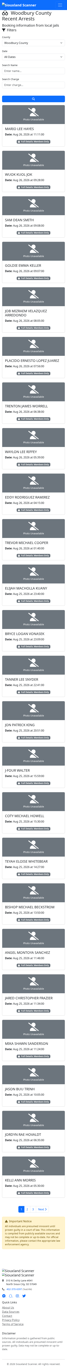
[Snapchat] (11, 1296)
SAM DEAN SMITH (19, 220)
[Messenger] (4, 1296)
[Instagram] (18, 1296)
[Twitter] (24, 1296)
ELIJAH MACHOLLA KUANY (26, 588)
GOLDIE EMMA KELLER (23, 265)
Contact (7, 1316)
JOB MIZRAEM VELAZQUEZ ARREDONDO (26, 313)
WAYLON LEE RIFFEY (21, 451)
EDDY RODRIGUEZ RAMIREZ (27, 497)
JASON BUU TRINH (20, 1089)
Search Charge (10, 79)
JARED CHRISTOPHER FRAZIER (29, 998)
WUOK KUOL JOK (18, 174)
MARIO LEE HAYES (19, 128)
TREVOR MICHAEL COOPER (26, 542)
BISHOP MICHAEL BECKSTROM (29, 907)
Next (41, 1209)
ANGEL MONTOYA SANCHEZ (27, 952)
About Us (8, 1307)
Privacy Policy (11, 1320)
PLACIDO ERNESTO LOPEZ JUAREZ (32, 360)
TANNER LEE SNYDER (21, 679)
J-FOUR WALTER (17, 770)
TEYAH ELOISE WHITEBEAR (26, 861)
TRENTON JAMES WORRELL (26, 406)
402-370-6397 (14, 1289)
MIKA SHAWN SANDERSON (26, 1043)
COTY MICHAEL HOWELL (24, 816)
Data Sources (10, 1312)
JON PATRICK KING (20, 725)
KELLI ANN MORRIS (20, 1180)
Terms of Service (13, 1324)
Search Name (10, 65)
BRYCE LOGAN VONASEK (24, 633)
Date (4, 51)
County (6, 37)
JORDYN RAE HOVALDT (23, 1134)
